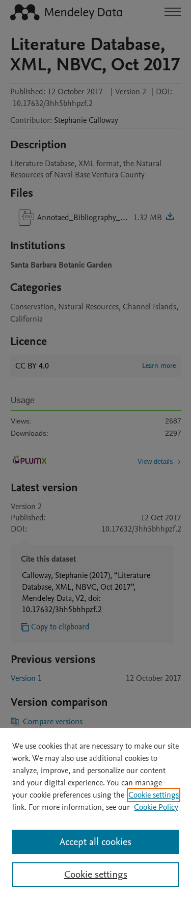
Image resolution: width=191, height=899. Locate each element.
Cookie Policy (156, 807)
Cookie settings (153, 795)
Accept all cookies (95, 842)
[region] (95, 813)
